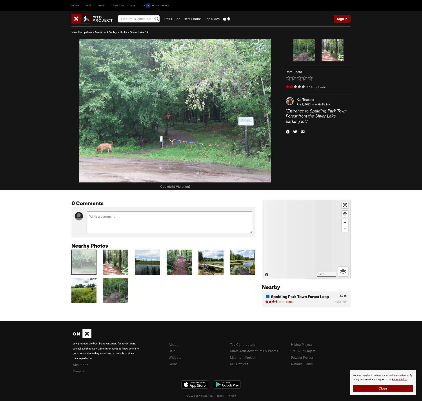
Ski (133, 5)
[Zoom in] (345, 222)
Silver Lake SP (139, 32)
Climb (75, 5)
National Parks (302, 364)
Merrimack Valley (106, 32)
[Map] (306, 239)
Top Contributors (242, 344)
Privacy (231, 395)
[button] (288, 131)
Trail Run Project (303, 351)
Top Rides (212, 19)
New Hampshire (81, 32)
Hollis (123, 32)
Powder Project (302, 357)
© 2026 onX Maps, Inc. (199, 395)
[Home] (94, 19)
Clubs (173, 364)
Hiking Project (301, 344)
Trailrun (117, 5)
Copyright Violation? (175, 186)
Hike (101, 5)
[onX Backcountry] (155, 6)
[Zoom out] (345, 229)
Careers (78, 371)
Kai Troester (305, 99)
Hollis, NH (324, 104)
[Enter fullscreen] (345, 205)
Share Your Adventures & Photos (254, 351)
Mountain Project (242, 357)
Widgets (175, 357)
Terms (220, 395)
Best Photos (192, 19)
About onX (81, 365)
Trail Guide (172, 19)
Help (172, 351)
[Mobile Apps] (226, 19)
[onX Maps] (82, 337)
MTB (89, 5)
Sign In (342, 19)
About (173, 344)
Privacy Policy (399, 379)
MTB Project (239, 364)
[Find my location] (345, 214)
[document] (383, 382)
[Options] (343, 271)
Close (383, 388)
